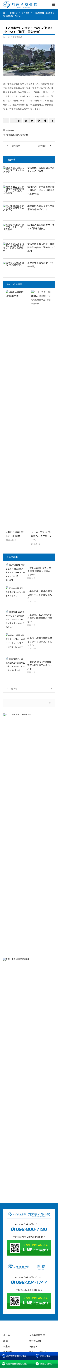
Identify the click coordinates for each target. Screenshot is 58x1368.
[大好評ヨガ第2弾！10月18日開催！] (16, 409)
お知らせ (33, 1346)
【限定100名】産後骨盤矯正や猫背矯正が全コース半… (39, 665)
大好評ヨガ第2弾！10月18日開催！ (15, 533)
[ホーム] (4, 12)
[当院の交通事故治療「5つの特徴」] (13, 268)
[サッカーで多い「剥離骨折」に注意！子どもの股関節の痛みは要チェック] (41, 409)
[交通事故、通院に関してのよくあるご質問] (13, 172)
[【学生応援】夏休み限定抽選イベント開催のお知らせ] (15, 595)
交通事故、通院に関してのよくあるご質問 (40, 169)
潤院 (5, 1340)
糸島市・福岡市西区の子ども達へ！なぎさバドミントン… (39, 642)
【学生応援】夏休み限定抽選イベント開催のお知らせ (39, 595)
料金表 (6, 1346)
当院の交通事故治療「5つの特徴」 (40, 265)
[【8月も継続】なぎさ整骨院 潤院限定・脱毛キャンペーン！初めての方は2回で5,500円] (15, 572)
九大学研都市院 (37, 1335)
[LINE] (26, 120)
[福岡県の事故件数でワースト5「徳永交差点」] (13, 230)
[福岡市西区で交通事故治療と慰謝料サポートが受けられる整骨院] (13, 192)
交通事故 (18, 37)
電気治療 (24, 135)
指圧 (17, 135)
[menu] (53, 4)
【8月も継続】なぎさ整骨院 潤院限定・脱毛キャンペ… (39, 571)
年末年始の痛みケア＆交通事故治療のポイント (40, 208)
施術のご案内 (36, 1340)
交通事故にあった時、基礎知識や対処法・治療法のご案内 (40, 247)
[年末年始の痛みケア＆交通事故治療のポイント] (13, 211)
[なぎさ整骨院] (20, 4)
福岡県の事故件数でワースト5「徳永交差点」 (40, 227)
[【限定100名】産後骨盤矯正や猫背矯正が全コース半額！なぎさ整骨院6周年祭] (15, 666)
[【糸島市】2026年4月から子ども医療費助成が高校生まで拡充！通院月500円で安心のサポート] (15, 619)
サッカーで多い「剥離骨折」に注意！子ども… (41, 535)
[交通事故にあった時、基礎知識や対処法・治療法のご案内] (13, 249)
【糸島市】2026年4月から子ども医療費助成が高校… (39, 618)
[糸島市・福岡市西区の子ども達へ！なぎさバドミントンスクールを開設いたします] (15, 642)
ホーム (6, 1335)
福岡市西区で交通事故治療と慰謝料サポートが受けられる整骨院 (40, 190)
